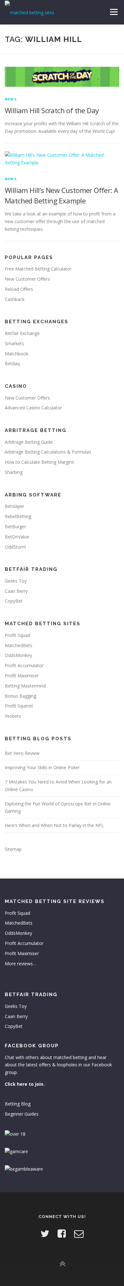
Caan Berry (16, 591)
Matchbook (16, 354)
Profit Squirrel (19, 706)
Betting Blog (18, 1104)
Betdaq (12, 363)
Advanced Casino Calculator (33, 408)
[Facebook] (62, 1233)
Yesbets (13, 716)
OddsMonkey (18, 655)
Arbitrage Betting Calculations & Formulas (48, 452)
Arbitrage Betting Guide (29, 442)
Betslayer (14, 506)
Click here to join (24, 1084)
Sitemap (13, 849)
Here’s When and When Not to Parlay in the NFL (54, 825)
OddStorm (15, 547)
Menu (113, 12)
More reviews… (20, 964)
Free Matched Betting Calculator (38, 269)
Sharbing (14, 472)
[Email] (79, 1233)
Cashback (14, 299)
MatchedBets (18, 645)
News (11, 99)
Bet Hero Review (22, 753)
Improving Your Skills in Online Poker (42, 767)
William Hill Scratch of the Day (52, 110)
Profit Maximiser (22, 676)
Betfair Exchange (22, 333)
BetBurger (15, 526)
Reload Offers (19, 289)
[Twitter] (44, 1233)
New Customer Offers (27, 279)
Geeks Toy (16, 581)
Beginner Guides (21, 1114)
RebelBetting (18, 516)
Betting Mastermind (25, 686)
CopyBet (14, 601)
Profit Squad (17, 635)
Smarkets (14, 343)
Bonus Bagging (20, 696)
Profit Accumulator (24, 665)
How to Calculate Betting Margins (39, 462)
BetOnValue (17, 537)
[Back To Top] (62, 1264)
